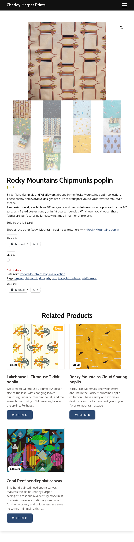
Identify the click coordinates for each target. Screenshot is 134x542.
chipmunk (31, 278)
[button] (121, 28)
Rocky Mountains (69, 278)
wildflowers (89, 278)
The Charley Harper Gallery (26, 5)
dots (42, 278)
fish (54, 278)
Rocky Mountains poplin (103, 230)
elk (48, 278)
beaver (19, 278)
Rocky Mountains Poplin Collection (42, 274)
